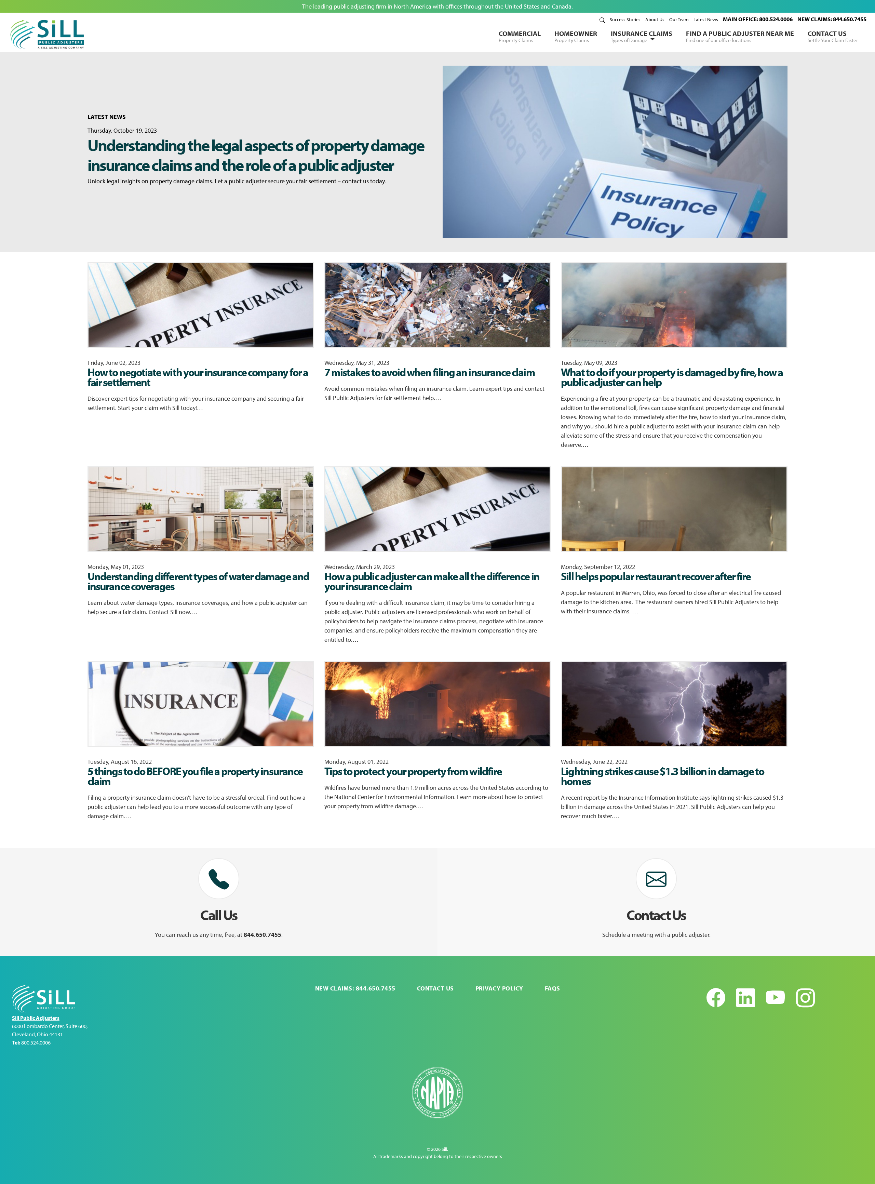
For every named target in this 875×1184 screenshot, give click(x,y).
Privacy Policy (499, 988)
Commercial (520, 36)
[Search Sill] (602, 19)
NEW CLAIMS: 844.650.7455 (831, 19)
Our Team (679, 19)
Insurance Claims (641, 36)
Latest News (706, 19)
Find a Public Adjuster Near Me (740, 36)
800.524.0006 (36, 1042)
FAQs (552, 988)
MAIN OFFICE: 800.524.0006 (758, 19)
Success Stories (625, 19)
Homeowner (575, 36)
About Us (654, 19)
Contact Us (833, 36)
